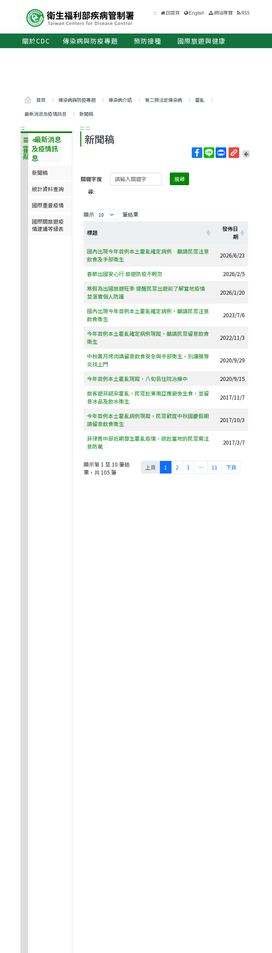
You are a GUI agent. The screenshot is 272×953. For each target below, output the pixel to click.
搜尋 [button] (179, 179)
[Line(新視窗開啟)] (209, 152)
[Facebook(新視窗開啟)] (197, 152)
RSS (245, 12)
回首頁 (173, 12)
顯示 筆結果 (111, 214)
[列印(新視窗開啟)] (221, 152)
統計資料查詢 (48, 189)
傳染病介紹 (120, 99)
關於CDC (36, 40)
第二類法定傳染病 (163, 99)
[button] (208, 232)
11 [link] (215, 467)
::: (23, 127)
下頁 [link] (231, 467)
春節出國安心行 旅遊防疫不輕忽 (125, 274)
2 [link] (176, 467)
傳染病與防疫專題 (90, 40)
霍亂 (199, 99)
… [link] (200, 467)
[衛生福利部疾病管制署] (80, 17)
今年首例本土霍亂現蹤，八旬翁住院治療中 (137, 379)
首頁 (40, 99)
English (196, 12)
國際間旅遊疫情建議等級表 (48, 225)
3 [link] (188, 467)
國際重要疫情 (48, 205)
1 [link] (165, 467)
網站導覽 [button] (223, 12)
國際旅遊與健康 (201, 40)
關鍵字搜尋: (91, 185)
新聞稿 (86, 113)
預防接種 (147, 40)
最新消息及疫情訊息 (45, 113)
